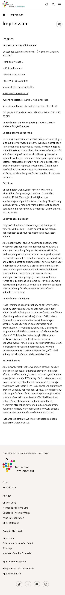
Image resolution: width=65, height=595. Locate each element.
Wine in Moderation (13, 517)
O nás (6, 482)
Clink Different (11, 522)
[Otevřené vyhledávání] (53, 4)
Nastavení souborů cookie (17, 553)
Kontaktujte (9, 487)
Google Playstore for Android (18, 568)
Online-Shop (9, 502)
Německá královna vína (15, 507)
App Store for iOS (12, 573)
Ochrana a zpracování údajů (18, 543)
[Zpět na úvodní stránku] (14, 4)
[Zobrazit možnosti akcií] (59, 24)
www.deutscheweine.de (15, 93)
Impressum (9, 538)
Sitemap (7, 548)
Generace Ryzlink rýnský (16, 512)
